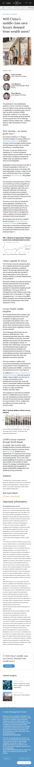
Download (9, 666)
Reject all (7, 758)
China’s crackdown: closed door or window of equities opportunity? (22, 685)
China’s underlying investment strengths (15, 222)
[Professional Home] (3, 8)
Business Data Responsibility (12, 734)
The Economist (16, 175)
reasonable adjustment (11, 141)
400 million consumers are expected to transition (16, 374)
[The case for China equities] (7, 696)
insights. (9, 7)
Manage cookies (25, 758)
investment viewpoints (20, 7)
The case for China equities (22, 695)
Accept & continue (24, 763)
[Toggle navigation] (3, 3)
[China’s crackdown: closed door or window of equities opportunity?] (7, 685)
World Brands (10, 451)
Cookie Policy (9, 748)
